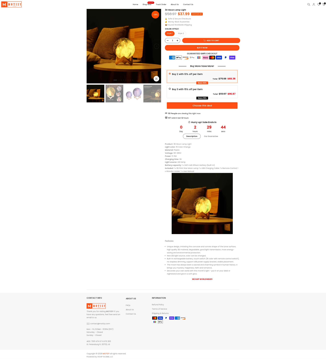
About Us (175, 4)
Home (135, 4)
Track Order (161, 4)
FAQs (128, 305)
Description (191, 136)
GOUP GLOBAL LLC (105, 356)
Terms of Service (159, 309)
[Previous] (91, 46)
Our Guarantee (211, 136)
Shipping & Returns (160, 313)
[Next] (156, 46)
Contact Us (188, 4)
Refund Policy (158, 304)
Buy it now (202, 47)
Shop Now (148, 4)
